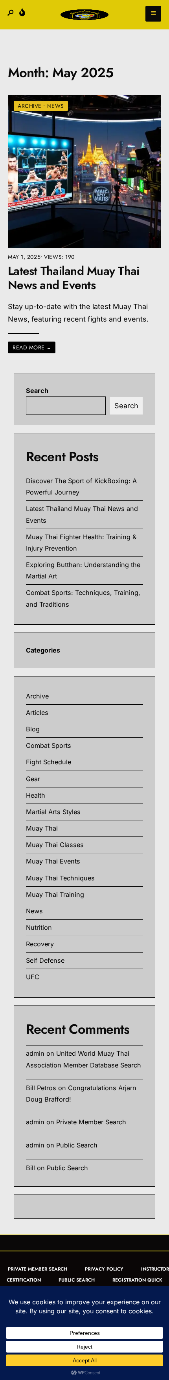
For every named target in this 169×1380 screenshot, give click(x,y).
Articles (37, 712)
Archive (30, 106)
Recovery (40, 944)
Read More (32, 347)
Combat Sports (48, 745)
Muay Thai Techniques (60, 878)
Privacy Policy (104, 1269)
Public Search (76, 1145)
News (55, 106)
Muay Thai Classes (55, 845)
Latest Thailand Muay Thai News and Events (73, 278)
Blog (33, 729)
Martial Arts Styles (53, 812)
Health (35, 795)
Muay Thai (42, 828)
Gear (33, 779)
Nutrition (39, 927)
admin (35, 1053)
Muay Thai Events (53, 861)
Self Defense (45, 960)
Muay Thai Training (55, 894)
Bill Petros (41, 1088)
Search (37, 391)
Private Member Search (91, 1122)
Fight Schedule (48, 762)
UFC (32, 977)
